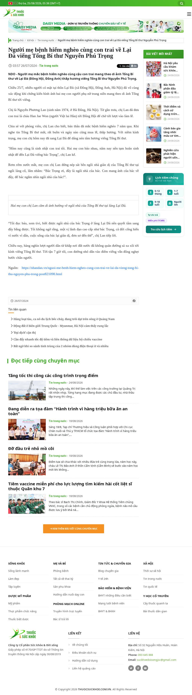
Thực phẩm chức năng (22, 611)
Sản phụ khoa (61, 586)
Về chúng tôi (80, 644)
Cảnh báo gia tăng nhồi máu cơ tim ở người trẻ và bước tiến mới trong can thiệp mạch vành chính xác (172, 132)
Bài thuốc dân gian (155, 611)
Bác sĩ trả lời (61, 619)
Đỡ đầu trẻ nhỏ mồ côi (31, 448)
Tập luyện (14, 586)
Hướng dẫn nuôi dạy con (68, 594)
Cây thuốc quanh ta (155, 603)
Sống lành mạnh (18, 571)
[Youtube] (145, 668)
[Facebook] (138, 668)
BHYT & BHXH (106, 611)
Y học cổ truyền (156, 596)
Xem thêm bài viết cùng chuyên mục (75, 528)
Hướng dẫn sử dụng (85, 660)
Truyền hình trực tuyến (67, 611)
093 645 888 (145, 655)
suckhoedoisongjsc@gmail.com (156, 660)
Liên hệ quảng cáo (83, 668)
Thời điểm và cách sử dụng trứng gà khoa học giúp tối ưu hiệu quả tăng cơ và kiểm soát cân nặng (172, 110)
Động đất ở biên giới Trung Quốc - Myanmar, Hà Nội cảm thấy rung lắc (61, 326)
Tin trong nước (46, 40)
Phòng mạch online (68, 604)
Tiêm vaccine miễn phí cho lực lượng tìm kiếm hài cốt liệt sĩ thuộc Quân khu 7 (70, 486)
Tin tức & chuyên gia (114, 563)
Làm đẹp (13, 578)
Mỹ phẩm (14, 603)
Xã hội (30, 40)
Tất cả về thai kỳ (63, 578)
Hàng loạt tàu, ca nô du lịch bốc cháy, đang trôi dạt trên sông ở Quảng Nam (64, 319)
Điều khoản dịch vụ (84, 652)
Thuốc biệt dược (18, 619)
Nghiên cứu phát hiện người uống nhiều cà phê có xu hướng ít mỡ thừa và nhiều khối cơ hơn (172, 153)
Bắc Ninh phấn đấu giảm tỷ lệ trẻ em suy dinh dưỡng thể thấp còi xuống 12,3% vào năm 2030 (172, 88)
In (135, 66)
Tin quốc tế (150, 586)
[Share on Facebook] (134, 300)
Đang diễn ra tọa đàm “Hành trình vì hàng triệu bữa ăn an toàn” (68, 411)
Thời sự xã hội (152, 571)
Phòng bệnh (61, 571)
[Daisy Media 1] (96, 26)
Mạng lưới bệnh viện (111, 603)
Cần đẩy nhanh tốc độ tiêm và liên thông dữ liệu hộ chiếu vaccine (58, 339)
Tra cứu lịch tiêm (161, 229)
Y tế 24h (103, 578)
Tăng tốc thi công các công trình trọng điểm (53, 375)
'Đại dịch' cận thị (25, 333)
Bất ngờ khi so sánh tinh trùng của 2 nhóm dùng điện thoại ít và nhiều (61, 346)
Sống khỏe (16, 563)
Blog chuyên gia (108, 571)
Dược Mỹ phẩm (19, 596)
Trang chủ (17, 40)
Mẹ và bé (59, 563)
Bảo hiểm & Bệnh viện (114, 588)
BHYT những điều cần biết (114, 595)
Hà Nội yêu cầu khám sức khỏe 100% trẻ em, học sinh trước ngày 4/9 (172, 66)
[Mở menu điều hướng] (187, 14)
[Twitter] (131, 668)
